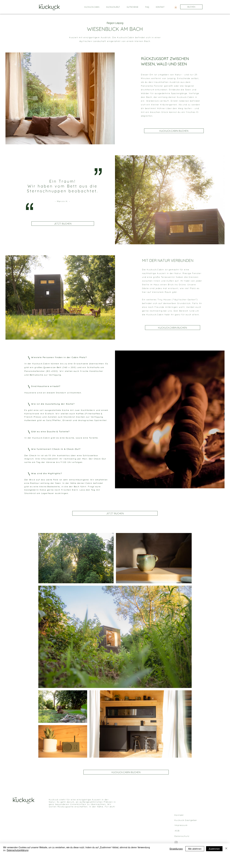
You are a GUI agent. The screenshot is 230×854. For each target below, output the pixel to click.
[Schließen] (226, 849)
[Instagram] (176, 842)
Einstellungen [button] (176, 848)
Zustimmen (214, 848)
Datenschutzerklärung (17, 850)
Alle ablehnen (195, 848)
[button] (175, 6)
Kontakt (179, 815)
